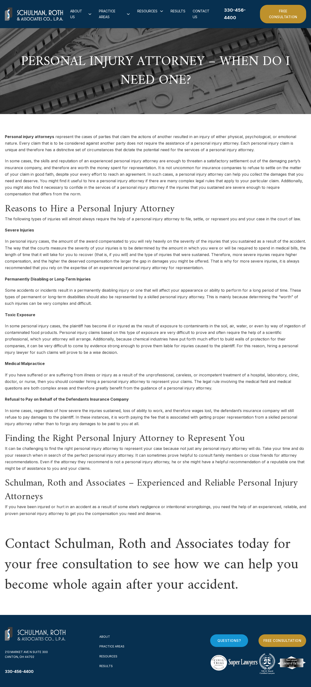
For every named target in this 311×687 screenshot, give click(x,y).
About (104, 636)
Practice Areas (107, 14)
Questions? (229, 640)
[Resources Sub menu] (161, 11)
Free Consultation (283, 14)
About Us (76, 14)
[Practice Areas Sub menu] (128, 14)
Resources (147, 11)
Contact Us (201, 14)
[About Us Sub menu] (90, 14)
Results (178, 11)
